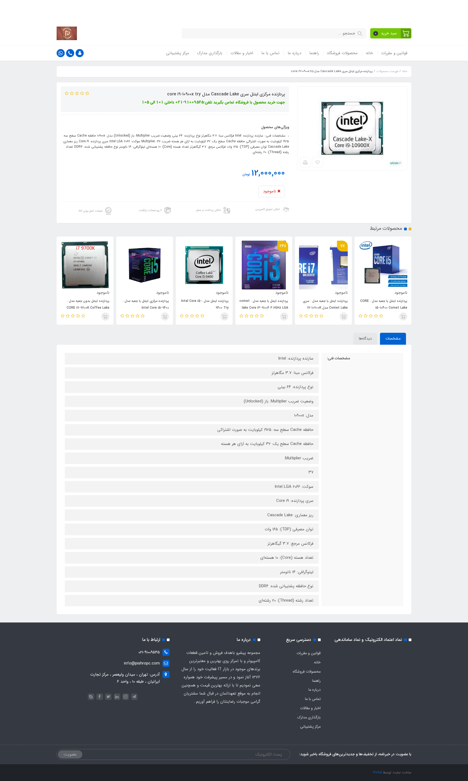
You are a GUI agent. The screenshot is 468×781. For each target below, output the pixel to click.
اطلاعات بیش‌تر (134, 10)
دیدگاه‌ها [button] (365, 338)
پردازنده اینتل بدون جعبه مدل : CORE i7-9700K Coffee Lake (88, 304)
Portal (377, 772)
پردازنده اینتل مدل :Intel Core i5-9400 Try (205, 304)
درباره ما (294, 53)
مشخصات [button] (393, 338)
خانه (369, 53)
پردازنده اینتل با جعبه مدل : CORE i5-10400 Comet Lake (383, 304)
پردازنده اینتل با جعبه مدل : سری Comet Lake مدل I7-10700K (325, 304)
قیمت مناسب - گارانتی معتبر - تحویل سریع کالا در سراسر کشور (254, 10)
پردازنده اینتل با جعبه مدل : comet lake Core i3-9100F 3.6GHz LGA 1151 (263, 307)
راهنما (314, 53)
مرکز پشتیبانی (177, 53)
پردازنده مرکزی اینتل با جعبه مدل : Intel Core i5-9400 (146, 304)
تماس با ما (270, 53)
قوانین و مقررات (394, 53)
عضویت (70, 754)
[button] (391, 33)
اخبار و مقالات (241, 53)
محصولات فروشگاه (342, 53)
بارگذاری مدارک (209, 53)
